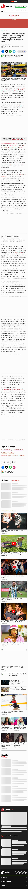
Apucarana (6, 11)
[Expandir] (26, 885)
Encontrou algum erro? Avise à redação (12, 455)
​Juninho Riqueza (7, 449)
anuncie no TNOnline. (18, 139)
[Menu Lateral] (2, 11)
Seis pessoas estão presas (9, 143)
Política (26, 11)
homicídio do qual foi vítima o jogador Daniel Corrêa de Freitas (13, 89)
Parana (4, 452)
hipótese (19, 106)
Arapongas (11, 11)
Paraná (22, 11)
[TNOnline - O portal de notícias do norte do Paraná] (6, 6)
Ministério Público (18, 449)
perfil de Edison (19, 252)
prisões (11, 452)
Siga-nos (21, 51)
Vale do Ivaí (17, 11)
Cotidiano (14, 15)
